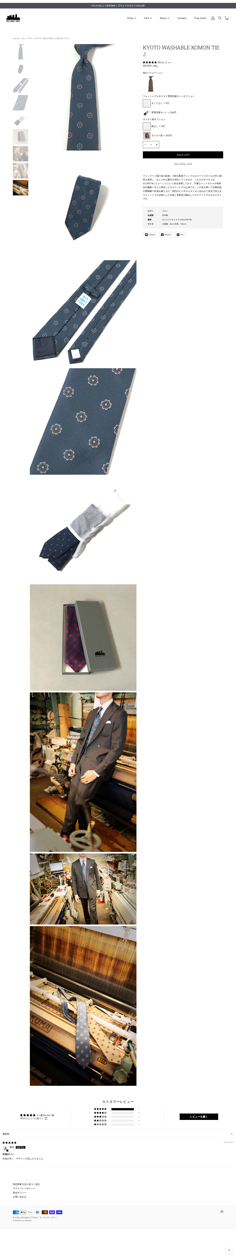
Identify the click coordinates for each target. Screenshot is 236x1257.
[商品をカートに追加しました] (227, 18)
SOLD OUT (183, 154)
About (163, 18)
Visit (146, 18)
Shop (130, 18)
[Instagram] (222, 1211)
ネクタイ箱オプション (154, 119)
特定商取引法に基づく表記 (26, 1184)
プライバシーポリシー (24, 1188)
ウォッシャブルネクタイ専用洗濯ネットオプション (169, 96)
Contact (181, 18)
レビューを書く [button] (199, 1116)
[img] (9, 1142)
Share (168, 235)
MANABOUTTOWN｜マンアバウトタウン (39, 1217)
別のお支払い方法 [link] (183, 163)
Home (16, 38)
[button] (150, 62)
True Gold (200, 18)
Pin (182, 235)
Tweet (152, 235)
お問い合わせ (19, 1196)
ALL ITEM (27, 38)
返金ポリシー (19, 1192)
